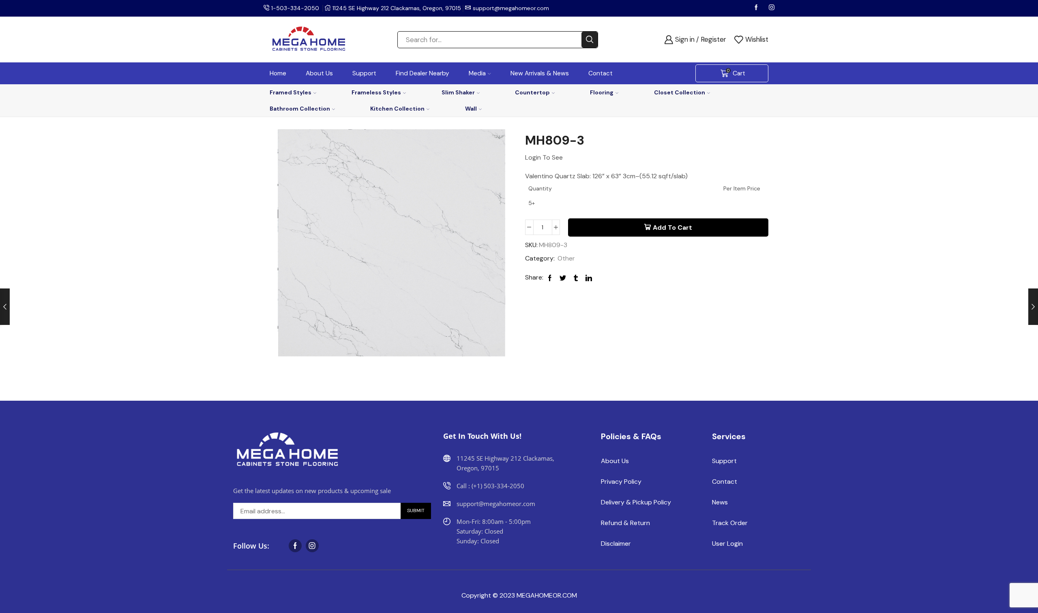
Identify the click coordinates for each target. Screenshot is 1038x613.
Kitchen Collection (397, 108)
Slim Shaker (458, 92)
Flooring (601, 92)
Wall (471, 108)
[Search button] (589, 40)
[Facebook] (757, 8)
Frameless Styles (376, 92)
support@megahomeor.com (511, 8)
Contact (600, 73)
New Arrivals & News (539, 73)
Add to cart (672, 227)
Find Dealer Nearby (422, 73)
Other (566, 258)
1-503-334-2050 (295, 8)
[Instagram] (771, 8)
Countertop (532, 92)
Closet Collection (679, 92)
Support (364, 73)
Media (477, 73)
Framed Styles (290, 92)
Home (278, 73)
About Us (319, 73)
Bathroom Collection (300, 108)
